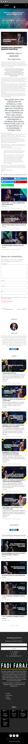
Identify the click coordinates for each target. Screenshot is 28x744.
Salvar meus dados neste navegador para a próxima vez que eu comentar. (14, 298)
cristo (9, 174)
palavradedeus (18, 174)
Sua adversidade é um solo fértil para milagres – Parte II (14, 554)
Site (2, 291)
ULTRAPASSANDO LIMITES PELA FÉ (13, 245)
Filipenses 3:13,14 (14, 75)
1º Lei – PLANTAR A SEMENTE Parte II (13, 596)
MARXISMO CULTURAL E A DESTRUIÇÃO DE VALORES (10, 453)
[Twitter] (3, 1)
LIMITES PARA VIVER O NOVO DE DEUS (14, 225)
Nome (3, 280)
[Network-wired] (15, 349)
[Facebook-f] (10, 349)
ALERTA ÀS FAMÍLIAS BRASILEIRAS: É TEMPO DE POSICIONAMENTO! (13, 480)
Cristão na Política (9, 373)
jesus (13, 174)
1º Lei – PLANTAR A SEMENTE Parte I (13, 616)
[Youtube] (5, 1)
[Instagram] (7, 1)
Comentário (4, 263)
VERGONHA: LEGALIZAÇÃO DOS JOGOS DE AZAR (12, 508)
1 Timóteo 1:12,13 (15, 129)
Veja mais (4, 206)
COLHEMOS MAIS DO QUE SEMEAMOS (13, 575)
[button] (26, 2)
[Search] (14, 7)
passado (24, 174)
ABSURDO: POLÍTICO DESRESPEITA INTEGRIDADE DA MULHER (13, 425)
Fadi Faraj (15, 59)
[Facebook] (1, 1)
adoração (5, 174)
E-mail (3, 285)
